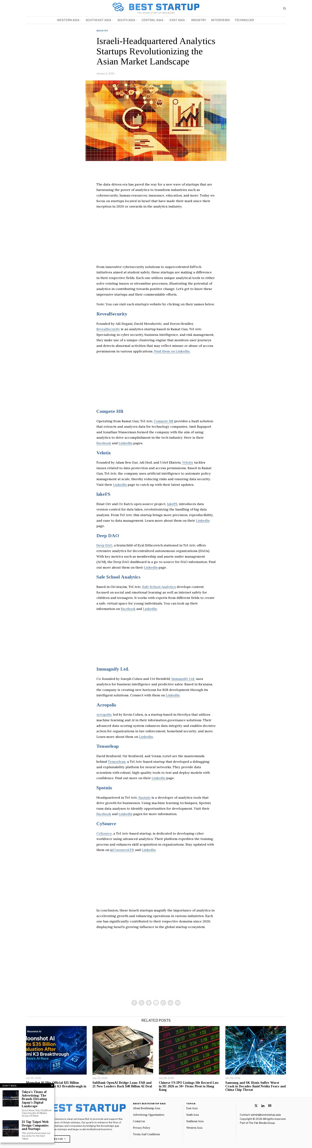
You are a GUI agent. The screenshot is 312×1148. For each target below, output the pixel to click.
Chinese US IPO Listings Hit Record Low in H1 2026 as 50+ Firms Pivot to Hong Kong (189, 1086)
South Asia (192, 1114)
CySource (106, 823)
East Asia (192, 1108)
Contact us (139, 1121)
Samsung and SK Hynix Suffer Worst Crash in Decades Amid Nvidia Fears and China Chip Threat (255, 1086)
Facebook (103, 443)
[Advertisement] (156, 239)
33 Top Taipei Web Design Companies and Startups (35, 1125)
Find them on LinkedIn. (172, 351)
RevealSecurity (111, 314)
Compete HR (110, 411)
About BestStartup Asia (146, 1108)
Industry (102, 31)
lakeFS (103, 494)
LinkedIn (125, 443)
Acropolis (106, 705)
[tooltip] (134, 1003)
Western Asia (194, 1127)
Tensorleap (107, 746)
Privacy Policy (141, 1127)
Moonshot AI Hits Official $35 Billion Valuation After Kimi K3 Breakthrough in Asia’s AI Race (56, 1086)
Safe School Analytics (118, 577)
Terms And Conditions (146, 1134)
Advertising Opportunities (148, 1114)
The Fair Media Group (262, 1123)
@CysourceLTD (122, 850)
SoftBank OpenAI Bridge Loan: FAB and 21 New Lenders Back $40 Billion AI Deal (122, 1084)
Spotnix (104, 787)
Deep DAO (107, 535)
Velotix (103, 452)
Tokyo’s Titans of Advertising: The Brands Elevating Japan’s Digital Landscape (34, 1099)
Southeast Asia (194, 1121)
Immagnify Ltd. (112, 669)
